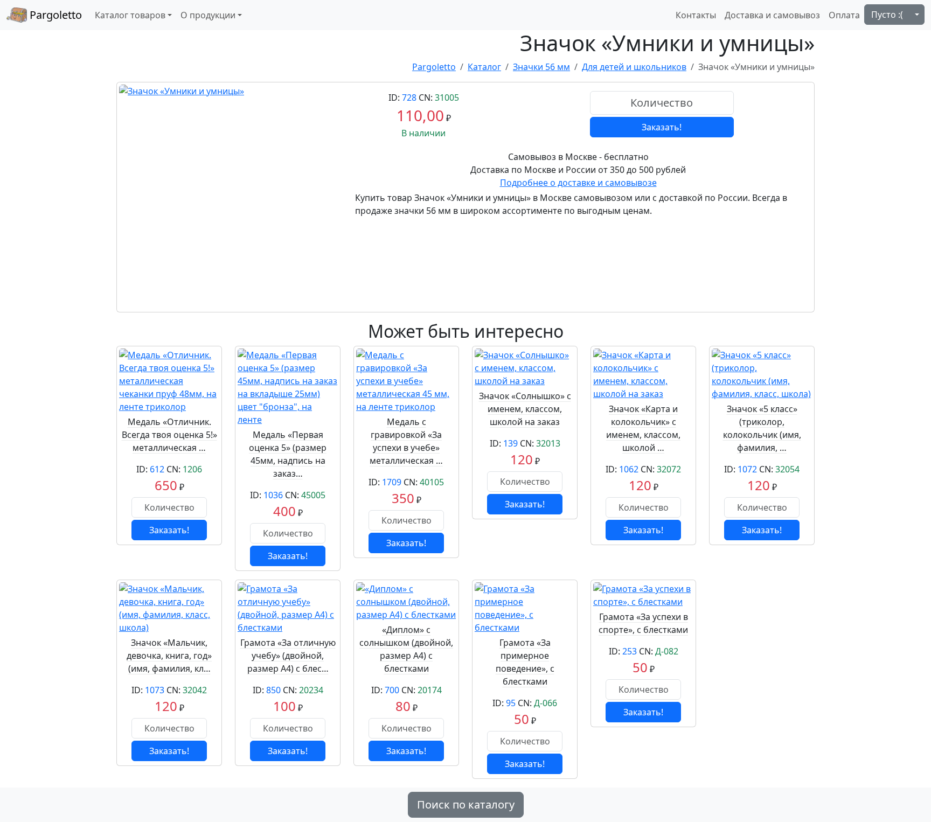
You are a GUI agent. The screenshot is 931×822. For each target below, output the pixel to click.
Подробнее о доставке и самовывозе (578, 183)
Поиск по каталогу (466, 804)
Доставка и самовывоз (772, 15)
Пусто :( (887, 14)
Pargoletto (54, 15)
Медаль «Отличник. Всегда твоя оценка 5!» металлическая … (169, 435)
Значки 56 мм (541, 67)
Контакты (696, 15)
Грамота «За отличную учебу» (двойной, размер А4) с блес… (288, 655)
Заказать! (662, 127)
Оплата (844, 15)
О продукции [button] (207, 15)
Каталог (484, 67)
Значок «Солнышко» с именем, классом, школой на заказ (525, 409)
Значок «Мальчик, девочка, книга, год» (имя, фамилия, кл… (169, 655)
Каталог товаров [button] (130, 15)
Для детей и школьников (634, 67)
